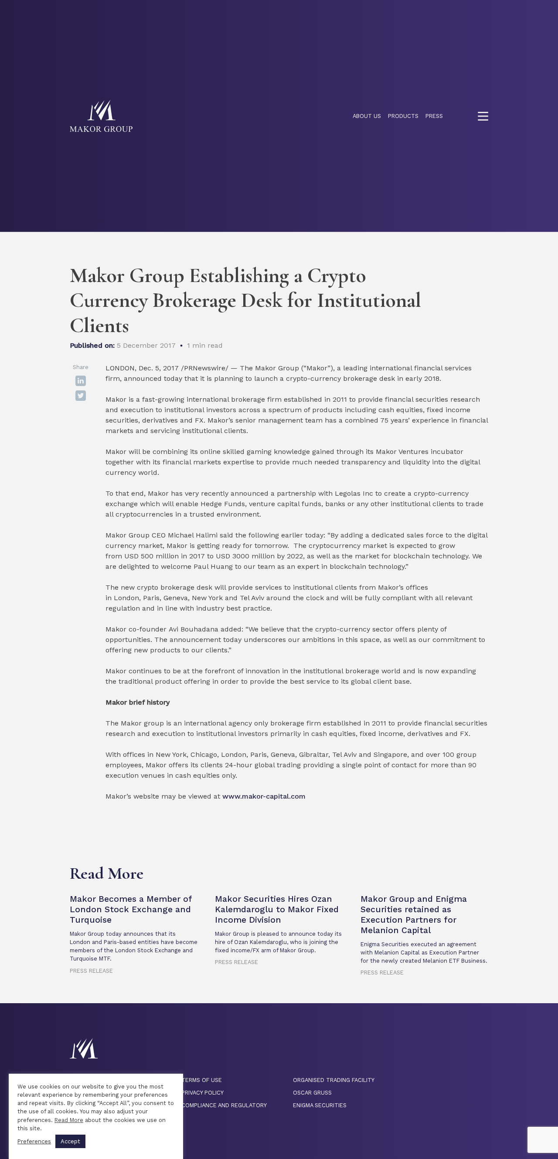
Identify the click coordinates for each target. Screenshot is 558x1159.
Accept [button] (70, 1141)
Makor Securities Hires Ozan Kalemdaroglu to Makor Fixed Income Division (277, 909)
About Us (367, 116)
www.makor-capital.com (264, 796)
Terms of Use (201, 1080)
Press (434, 116)
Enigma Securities (320, 1105)
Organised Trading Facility (333, 1080)
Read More (68, 1120)
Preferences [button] (34, 1141)
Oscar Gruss (312, 1092)
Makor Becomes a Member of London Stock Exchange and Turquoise (131, 909)
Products (403, 116)
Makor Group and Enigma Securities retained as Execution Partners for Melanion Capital (414, 914)
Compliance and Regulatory (224, 1105)
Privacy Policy (202, 1092)
